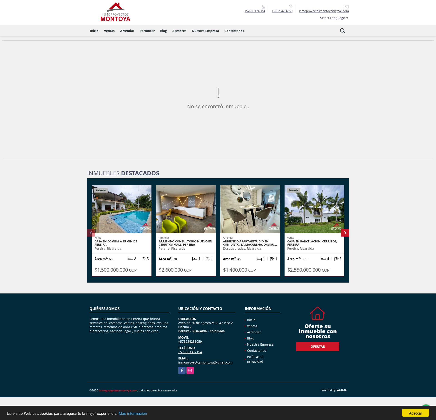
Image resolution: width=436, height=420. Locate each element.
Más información (133, 413)
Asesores (179, 31)
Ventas (109, 31)
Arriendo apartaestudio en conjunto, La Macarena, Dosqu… (250, 243)
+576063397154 (255, 11)
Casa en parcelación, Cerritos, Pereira (312, 243)
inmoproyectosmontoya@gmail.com (205, 362)
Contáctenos (234, 31)
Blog (163, 31)
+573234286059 (282, 11)
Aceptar (415, 413)
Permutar (147, 31)
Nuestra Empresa (205, 31)
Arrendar (127, 31)
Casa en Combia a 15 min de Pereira (115, 243)
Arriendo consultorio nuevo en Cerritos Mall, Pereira (185, 243)
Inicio (94, 31)
